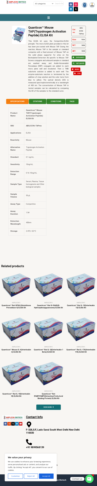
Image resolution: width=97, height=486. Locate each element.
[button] (48, 17)
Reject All (31, 476)
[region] (31, 467)
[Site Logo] (16, 1)
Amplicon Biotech (58, 480)
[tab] (17, 101)
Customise (15, 476)
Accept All (46, 476)
